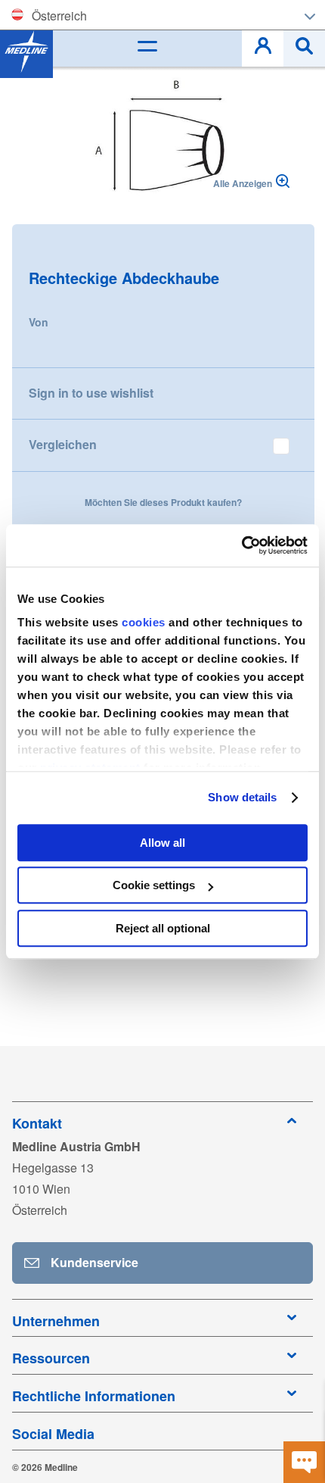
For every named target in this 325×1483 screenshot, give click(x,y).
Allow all (162, 842)
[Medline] (26, 51)
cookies (145, 622)
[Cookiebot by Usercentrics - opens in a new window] (241, 545)
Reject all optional (163, 928)
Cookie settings (154, 885)
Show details (242, 797)
